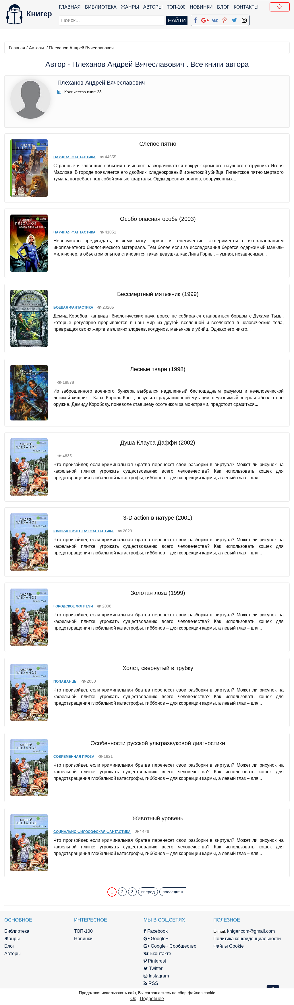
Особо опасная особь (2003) (158, 219)
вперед (148, 891)
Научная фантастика (74, 157)
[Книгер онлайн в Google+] (205, 19)
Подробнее (152, 998)
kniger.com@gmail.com (251, 931)
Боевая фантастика (73, 307)
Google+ (159, 938)
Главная (70, 7)
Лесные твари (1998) (157, 369)
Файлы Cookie (228, 946)
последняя (173, 891)
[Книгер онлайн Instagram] (244, 19)
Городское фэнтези (73, 606)
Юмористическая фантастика (83, 531)
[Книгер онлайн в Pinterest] (224, 19)
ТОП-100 (176, 7)
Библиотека (101, 7)
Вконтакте (159, 953)
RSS (152, 983)
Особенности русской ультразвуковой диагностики (157, 743)
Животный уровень (157, 818)
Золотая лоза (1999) (158, 593)
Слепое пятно (157, 144)
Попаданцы (65, 681)
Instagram (158, 975)
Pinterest (156, 961)
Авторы (153, 7)
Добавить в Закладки (280, 6)
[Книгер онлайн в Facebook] (195, 19)
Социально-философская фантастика (92, 832)
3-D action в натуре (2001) (157, 518)
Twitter (155, 968)
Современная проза (73, 757)
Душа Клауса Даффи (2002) (157, 442)
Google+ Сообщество (173, 946)
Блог (223, 7)
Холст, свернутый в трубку (158, 668)
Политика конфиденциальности (247, 938)
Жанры (130, 7)
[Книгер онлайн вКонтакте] (214, 19)
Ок (133, 998)
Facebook (157, 931)
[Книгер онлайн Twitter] (234, 19)
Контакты (246, 7)
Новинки (201, 7)
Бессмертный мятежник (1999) (158, 294)
